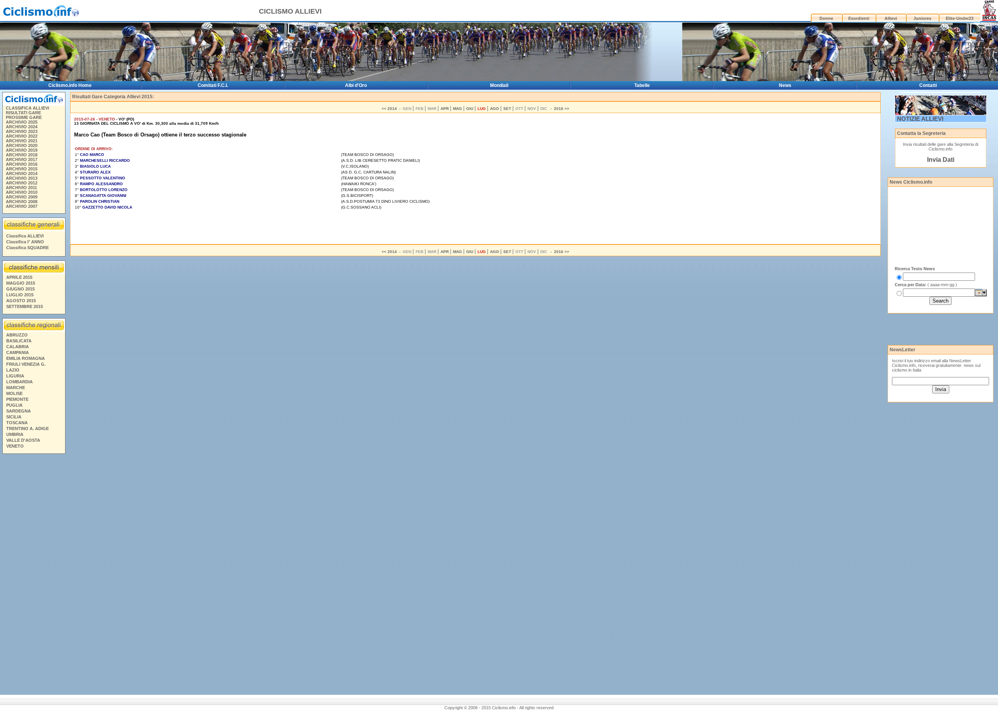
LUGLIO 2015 (20, 294)
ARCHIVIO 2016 (21, 164)
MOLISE (14, 393)
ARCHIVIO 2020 (21, 145)
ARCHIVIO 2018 (21, 154)
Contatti (928, 85)
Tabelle (642, 85)
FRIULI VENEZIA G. (26, 364)
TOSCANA (17, 422)
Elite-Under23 (959, 18)
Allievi (891, 18)
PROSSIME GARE (24, 117)
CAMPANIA (17, 352)
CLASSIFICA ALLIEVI (27, 108)
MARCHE (15, 387)
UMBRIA (14, 434)
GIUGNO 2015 (20, 289)
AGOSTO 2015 (21, 300)
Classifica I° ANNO (25, 241)
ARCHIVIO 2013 (21, 178)
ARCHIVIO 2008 (21, 201)
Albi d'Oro (356, 85)
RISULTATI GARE (23, 112)
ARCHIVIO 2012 (21, 183)
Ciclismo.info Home (70, 85)
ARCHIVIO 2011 (21, 187)
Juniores (922, 18)
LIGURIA (15, 376)
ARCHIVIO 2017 (21, 159)
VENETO (15, 446)
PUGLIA (14, 405)
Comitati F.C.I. (213, 85)
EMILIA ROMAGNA (25, 358)
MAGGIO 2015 (20, 283)
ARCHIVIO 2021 (21, 140)
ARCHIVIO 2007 (21, 206)
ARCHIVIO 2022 (21, 136)
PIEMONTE (17, 399)
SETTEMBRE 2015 (24, 306)
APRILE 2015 (19, 277)
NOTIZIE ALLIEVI (920, 118)
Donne (826, 18)
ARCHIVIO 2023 (21, 131)
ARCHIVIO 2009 (21, 197)
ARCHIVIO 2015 (21, 168)
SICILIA (13, 416)
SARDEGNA (18, 411)
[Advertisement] (33, 575)
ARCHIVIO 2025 (21, 122)
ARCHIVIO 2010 (21, 192)
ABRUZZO (17, 335)
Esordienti (858, 18)
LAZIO (12, 370)
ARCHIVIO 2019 (21, 150)
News (785, 85)
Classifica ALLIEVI (25, 236)
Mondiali (499, 85)
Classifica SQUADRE (27, 247)
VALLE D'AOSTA (23, 440)
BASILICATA (19, 340)
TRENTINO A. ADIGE (27, 428)
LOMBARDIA (19, 381)
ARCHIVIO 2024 (21, 126)
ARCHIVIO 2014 (21, 173)
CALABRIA (17, 346)
